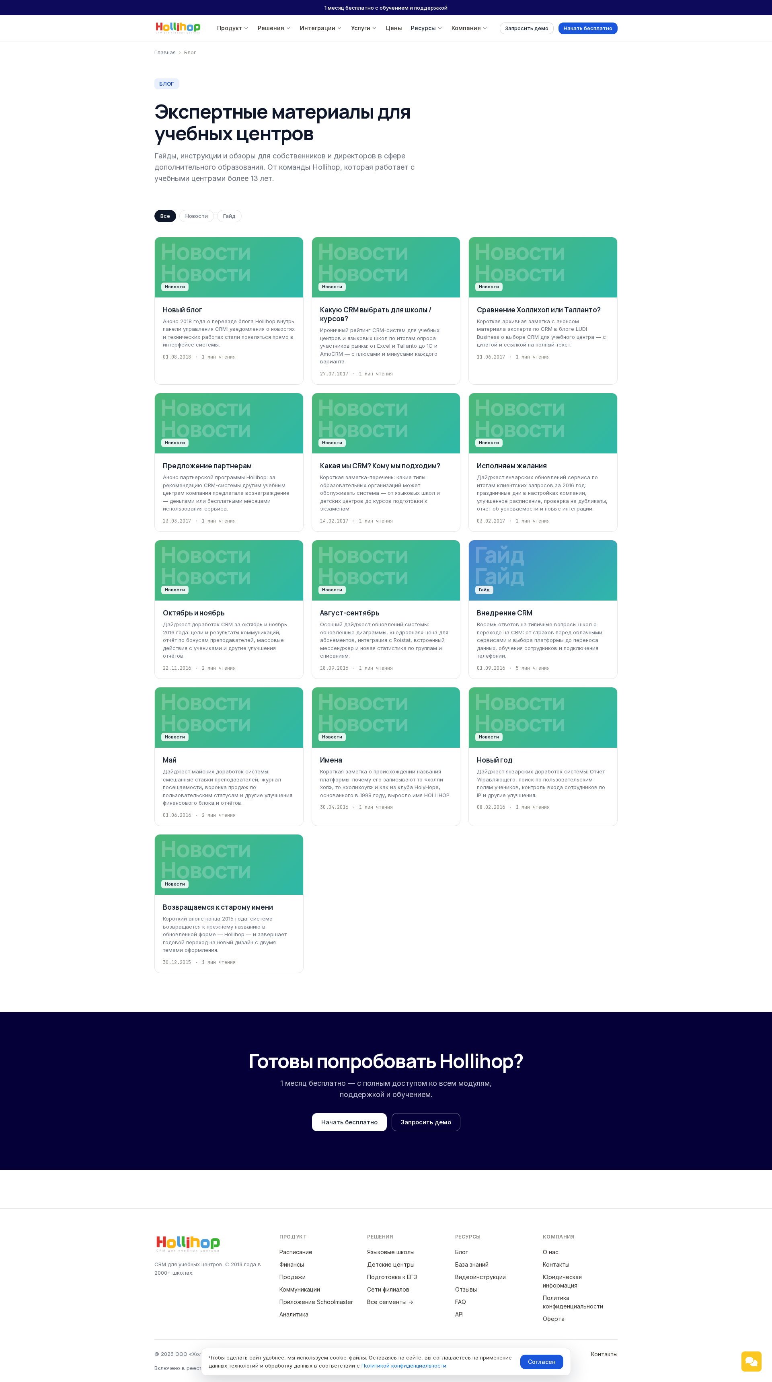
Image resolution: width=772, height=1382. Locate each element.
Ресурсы (423, 28)
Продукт (229, 28)
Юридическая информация (562, 1281)
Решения (271, 28)
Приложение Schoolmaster (316, 1301)
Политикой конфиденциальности (403, 1365)
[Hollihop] (178, 28)
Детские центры (391, 1264)
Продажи (292, 1276)
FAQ (460, 1301)
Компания (466, 28)
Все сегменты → (390, 1301)
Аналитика (293, 1314)
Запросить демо (526, 28)
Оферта (554, 1318)
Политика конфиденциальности (573, 1302)
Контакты (556, 1264)
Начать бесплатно (588, 28)
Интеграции (317, 28)
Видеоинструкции (480, 1276)
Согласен (542, 1361)
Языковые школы (391, 1252)
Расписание (295, 1252)
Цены (394, 28)
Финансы (291, 1264)
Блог (461, 1252)
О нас (550, 1252)
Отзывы (466, 1289)
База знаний (472, 1264)
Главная (165, 52)
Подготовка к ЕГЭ (392, 1276)
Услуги (360, 28)
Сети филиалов (388, 1289)
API (459, 1314)
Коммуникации (299, 1289)
